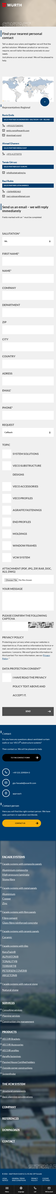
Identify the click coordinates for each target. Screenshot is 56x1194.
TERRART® (9, 966)
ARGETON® (9, 975)
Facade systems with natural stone (20, 984)
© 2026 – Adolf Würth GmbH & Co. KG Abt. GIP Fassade (22, 1174)
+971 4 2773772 (14, 154)
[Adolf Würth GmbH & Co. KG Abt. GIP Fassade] (12, 5)
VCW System (21, 557)
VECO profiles (23, 498)
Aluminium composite (15, 870)
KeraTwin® (9, 951)
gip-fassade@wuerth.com (24, 783)
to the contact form (20, 758)
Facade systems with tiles (15, 946)
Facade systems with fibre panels (19, 912)
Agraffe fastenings (27, 510)
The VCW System (13, 1083)
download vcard (13, 135)
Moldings (20, 533)
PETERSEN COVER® (14, 970)
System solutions (26, 453)
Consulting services (12, 1010)
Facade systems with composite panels (22, 864)
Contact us (20, 823)
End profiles (22, 522)
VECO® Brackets (11, 1039)
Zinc (4, 903)
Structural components (14, 1091)
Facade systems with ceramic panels (20, 931)
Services (8, 1002)
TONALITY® (9, 961)
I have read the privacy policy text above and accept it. (29, 686)
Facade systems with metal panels (19, 888)
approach (17, 793)
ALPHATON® (10, 956)
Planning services (11, 1015)
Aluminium (8, 894)
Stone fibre (8, 879)
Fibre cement (9, 918)
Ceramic (7, 937)
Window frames (25, 545)
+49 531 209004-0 (21, 772)
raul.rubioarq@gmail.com (18, 196)
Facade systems (13, 856)
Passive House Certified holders (18, 1062)
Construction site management (18, 1021)
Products (9, 1031)
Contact (8, 1141)
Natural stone (10, 990)
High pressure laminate (15, 874)
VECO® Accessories (12, 1044)
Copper (6, 898)
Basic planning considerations (17, 1096)
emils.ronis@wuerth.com (17, 130)
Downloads (11, 1129)
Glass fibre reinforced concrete (20, 922)
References (10, 1118)
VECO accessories (25, 486)
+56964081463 (13, 191)
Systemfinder (9, 1073)
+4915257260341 (14, 125)
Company (9, 1106)
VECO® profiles (10, 1050)
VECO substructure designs (27, 470)
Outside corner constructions (17, 1068)
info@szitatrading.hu (16, 173)
